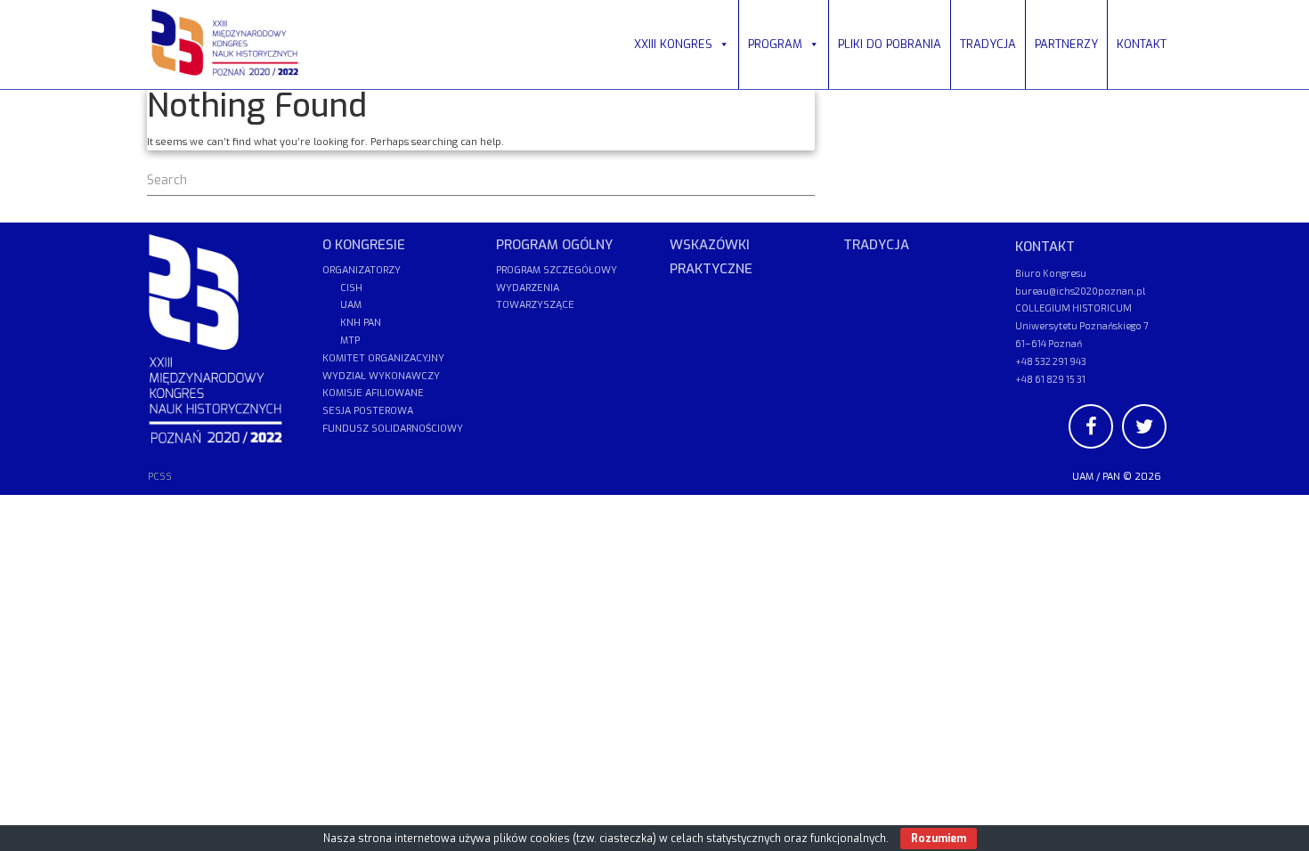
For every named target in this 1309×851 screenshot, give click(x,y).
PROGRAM (775, 44)
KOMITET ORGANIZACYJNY (383, 358)
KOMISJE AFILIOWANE (373, 393)
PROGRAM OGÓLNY (554, 245)
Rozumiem (938, 838)
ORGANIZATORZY (361, 270)
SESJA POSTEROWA (367, 410)
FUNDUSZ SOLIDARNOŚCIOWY (392, 428)
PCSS (160, 476)
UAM (1083, 476)
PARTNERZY (1066, 44)
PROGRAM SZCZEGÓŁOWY (556, 270)
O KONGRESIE (363, 245)
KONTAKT (1142, 44)
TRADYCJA (988, 44)
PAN (1111, 476)
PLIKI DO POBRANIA (889, 44)
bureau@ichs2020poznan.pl (1080, 290)
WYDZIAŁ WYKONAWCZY (381, 376)
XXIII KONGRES (673, 44)
